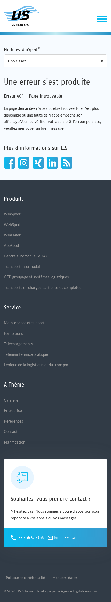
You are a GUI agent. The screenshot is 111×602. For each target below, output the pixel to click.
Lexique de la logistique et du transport (37, 364)
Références (13, 421)
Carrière (11, 400)
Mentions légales (65, 578)
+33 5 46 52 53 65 (30, 537)
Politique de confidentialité (25, 578)
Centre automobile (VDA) (25, 255)
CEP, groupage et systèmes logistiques (36, 276)
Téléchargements (18, 343)
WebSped (12, 224)
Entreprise (13, 410)
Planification (14, 442)
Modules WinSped (22, 49)
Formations (13, 333)
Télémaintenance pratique (26, 354)
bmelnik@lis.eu (65, 537)
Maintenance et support (24, 322)
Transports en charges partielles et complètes (42, 287)
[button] (102, 18)
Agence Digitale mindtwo (79, 591)
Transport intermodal (22, 266)
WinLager (12, 235)
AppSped (11, 245)
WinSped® (13, 214)
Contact (11, 431)
